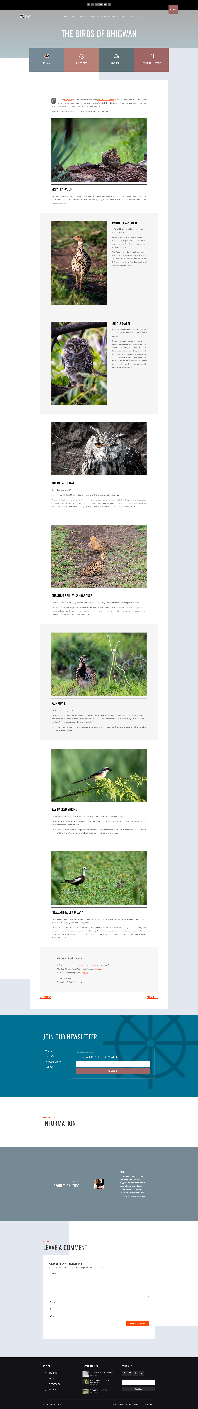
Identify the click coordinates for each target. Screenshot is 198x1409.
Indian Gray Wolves (105, 100)
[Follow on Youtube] (101, 4)
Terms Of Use (149, 1404)
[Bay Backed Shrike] (99, 801)
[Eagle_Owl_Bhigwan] (99, 475)
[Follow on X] (92, 4)
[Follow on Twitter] (135, 1373)
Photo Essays (155, 63)
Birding (144, 63)
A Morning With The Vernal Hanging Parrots (100, 1381)
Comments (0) (116, 63)
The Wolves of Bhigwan (98, 1390)
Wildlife (92, 16)
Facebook (72, 965)
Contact (128, 1404)
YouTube (98, 969)
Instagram (81, 965)
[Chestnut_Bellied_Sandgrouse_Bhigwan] (99, 587)
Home (66, 16)
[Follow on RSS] (109, 4)
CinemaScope (134, 16)
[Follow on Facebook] (88, 4)
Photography (102, 16)
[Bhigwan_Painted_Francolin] (79, 304)
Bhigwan (68, 100)
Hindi (173, 9)
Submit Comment (137, 1323)
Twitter (93, 965)
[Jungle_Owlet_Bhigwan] (79, 404)
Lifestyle (114, 16)
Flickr (85, 972)
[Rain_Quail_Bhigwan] (99, 695)
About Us (74, 16)
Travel (82, 16)
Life (123, 16)
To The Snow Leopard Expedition (101, 1372)
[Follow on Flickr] (105, 4)
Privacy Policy (138, 1404)
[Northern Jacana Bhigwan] (99, 904)
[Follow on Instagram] (97, 4)
